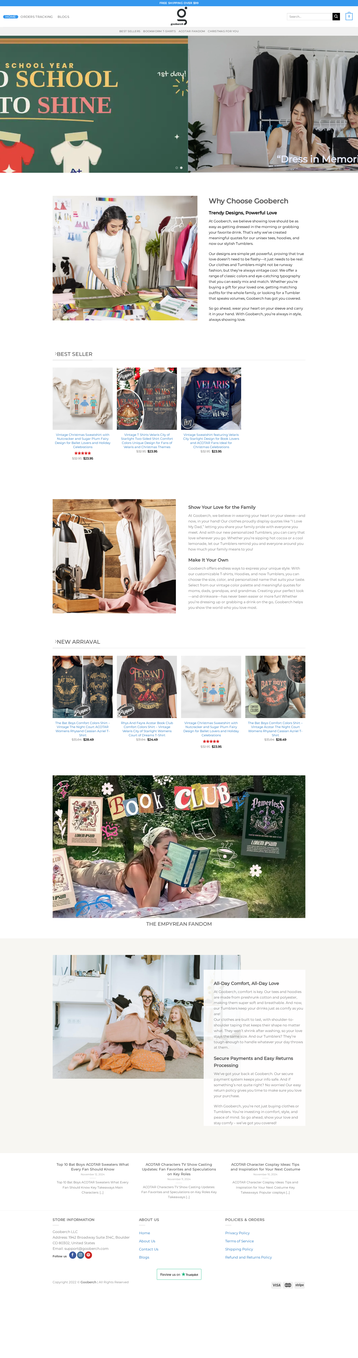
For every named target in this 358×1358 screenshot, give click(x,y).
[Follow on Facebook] (72, 1255)
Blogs (63, 16)
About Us (147, 1241)
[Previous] (12, 104)
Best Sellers (129, 31)
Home (10, 16)
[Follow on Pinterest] (88, 1255)
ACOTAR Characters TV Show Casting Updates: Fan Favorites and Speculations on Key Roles (179, 1169)
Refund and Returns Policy (248, 1257)
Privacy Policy (237, 1233)
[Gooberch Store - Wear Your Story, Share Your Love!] (179, 16)
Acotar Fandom (192, 31)
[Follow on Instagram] (80, 1255)
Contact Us (148, 1249)
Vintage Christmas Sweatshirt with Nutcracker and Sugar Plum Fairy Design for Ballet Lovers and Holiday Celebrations (82, 441)
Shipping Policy (239, 1249)
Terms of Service (239, 1241)
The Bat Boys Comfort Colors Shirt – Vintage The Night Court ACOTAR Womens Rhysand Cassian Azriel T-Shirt (82, 729)
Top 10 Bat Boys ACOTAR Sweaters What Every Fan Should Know (93, 1166)
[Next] (345, 104)
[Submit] (336, 16)
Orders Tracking (37, 16)
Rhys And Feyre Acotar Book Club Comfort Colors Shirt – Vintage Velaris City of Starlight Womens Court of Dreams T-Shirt (147, 729)
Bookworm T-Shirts (159, 31)
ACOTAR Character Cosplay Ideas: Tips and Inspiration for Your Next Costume (265, 1166)
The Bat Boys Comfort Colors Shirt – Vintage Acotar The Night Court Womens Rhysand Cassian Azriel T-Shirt (275, 729)
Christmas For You (223, 31)
